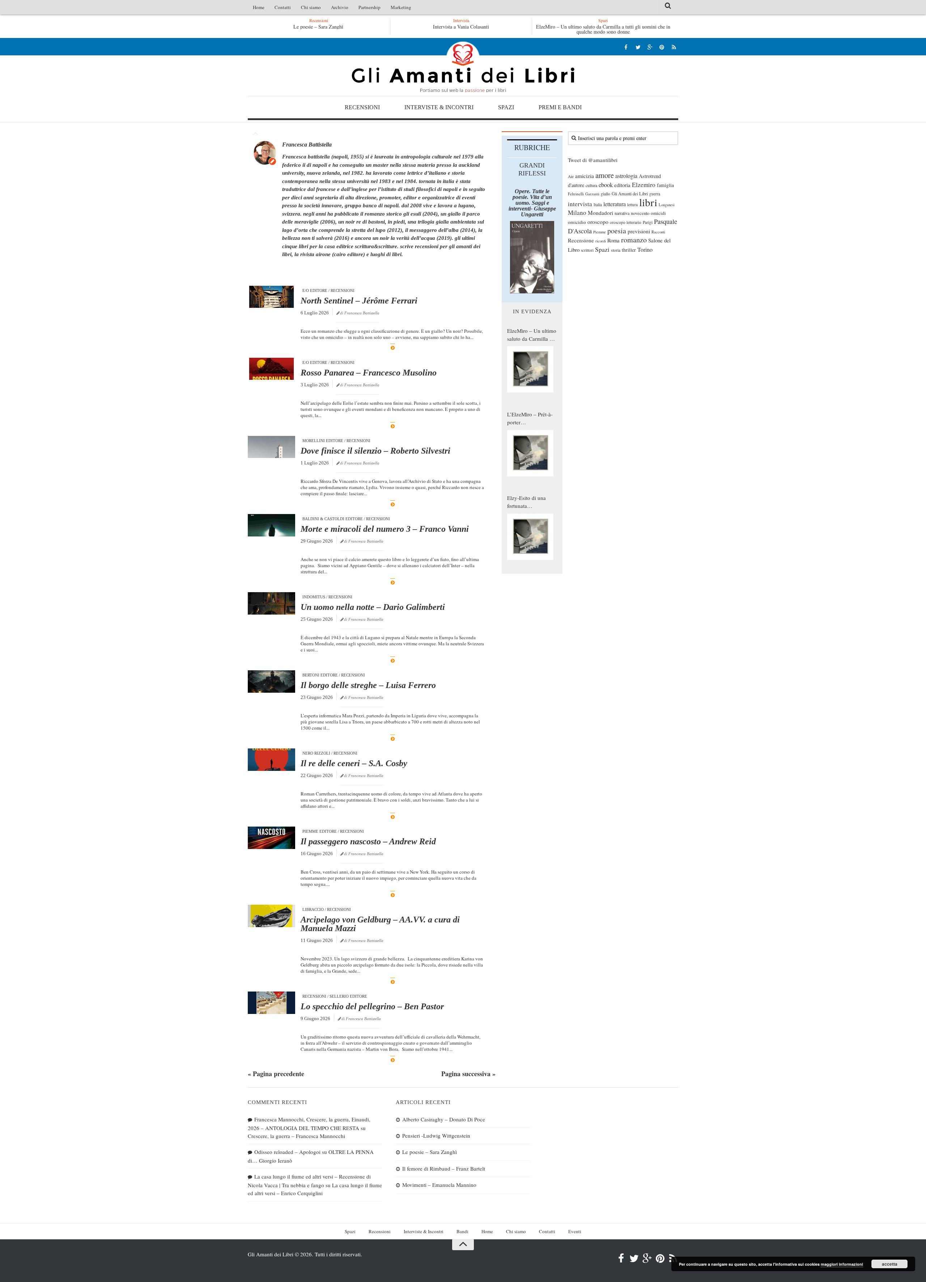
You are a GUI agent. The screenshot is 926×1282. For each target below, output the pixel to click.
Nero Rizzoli (316, 753)
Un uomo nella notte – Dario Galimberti (373, 607)
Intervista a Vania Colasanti (461, 26)
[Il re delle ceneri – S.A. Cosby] (271, 759)
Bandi (462, 1231)
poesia (616, 230)
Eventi (574, 1231)
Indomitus (313, 597)
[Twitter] (637, 46)
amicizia (584, 175)
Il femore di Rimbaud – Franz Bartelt (443, 1168)
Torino (645, 250)
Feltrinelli (576, 193)
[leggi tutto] (392, 348)
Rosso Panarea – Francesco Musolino (369, 372)
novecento (640, 213)
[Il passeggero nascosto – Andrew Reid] (271, 838)
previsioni (639, 231)
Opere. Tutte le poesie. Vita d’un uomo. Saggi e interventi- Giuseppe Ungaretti (532, 202)
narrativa (622, 213)
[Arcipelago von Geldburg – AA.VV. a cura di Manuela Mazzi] (271, 916)
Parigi (648, 222)
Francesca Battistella (307, 144)
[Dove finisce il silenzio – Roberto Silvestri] (271, 447)
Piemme (599, 231)
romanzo (634, 240)
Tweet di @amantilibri (592, 160)
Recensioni (362, 107)
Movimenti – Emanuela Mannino (439, 1184)
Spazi (506, 107)
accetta (889, 1264)
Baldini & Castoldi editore (332, 519)
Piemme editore (319, 831)
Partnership (369, 7)
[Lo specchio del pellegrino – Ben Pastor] (271, 1003)
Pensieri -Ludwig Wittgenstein (436, 1135)
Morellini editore (322, 440)
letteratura (614, 204)
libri (648, 202)
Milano (577, 212)
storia (615, 250)
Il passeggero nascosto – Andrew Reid (368, 841)
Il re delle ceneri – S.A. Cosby (354, 763)
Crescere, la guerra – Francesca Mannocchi (296, 1135)
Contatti (283, 7)
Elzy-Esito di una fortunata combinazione (526, 502)
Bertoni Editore (320, 675)
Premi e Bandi (560, 107)
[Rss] (673, 46)
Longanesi (667, 204)
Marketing (401, 7)
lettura (632, 204)
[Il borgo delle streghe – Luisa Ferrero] (271, 681)
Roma (613, 240)
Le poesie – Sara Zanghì (318, 26)
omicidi (658, 213)
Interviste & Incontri (438, 107)
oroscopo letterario (625, 222)
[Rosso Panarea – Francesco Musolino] (271, 369)
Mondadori (600, 212)
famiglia (665, 185)
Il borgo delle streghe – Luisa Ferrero (368, 685)
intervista (580, 204)
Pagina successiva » (468, 1073)
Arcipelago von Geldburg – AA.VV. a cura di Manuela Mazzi (380, 924)
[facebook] (625, 46)
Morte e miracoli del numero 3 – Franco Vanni (385, 529)
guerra (654, 193)
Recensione (581, 240)
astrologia (626, 176)
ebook (606, 185)
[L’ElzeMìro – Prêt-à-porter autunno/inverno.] (530, 453)
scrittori (587, 250)
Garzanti (592, 193)
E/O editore (314, 290)
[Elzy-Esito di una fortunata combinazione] (530, 537)
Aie (571, 176)
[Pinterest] (661, 46)
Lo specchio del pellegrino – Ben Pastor (372, 1006)
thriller (629, 249)
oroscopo (597, 221)
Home (258, 7)
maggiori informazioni (842, 1264)
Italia (598, 204)
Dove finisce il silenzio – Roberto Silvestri (375, 450)
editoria (622, 184)
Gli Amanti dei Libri (463, 67)
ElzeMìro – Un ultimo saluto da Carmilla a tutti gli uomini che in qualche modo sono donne (603, 29)
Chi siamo (311, 7)
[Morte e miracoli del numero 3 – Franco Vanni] (271, 525)
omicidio (577, 222)
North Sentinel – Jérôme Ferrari (359, 300)
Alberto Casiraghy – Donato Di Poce (443, 1119)
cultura (591, 185)
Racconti (658, 231)
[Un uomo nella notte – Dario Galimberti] (271, 603)
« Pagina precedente (276, 1073)
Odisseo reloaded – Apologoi (287, 1151)
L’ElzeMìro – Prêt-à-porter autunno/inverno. (530, 418)
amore (604, 175)
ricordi (600, 240)
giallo (605, 193)
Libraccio (313, 909)
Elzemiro (643, 185)
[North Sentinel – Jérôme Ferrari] (271, 297)
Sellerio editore (348, 996)
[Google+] (649, 46)
